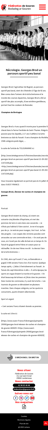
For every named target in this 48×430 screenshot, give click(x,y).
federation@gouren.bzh (24, 389)
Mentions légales (24, 420)
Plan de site (24, 423)
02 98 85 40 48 (24, 385)
